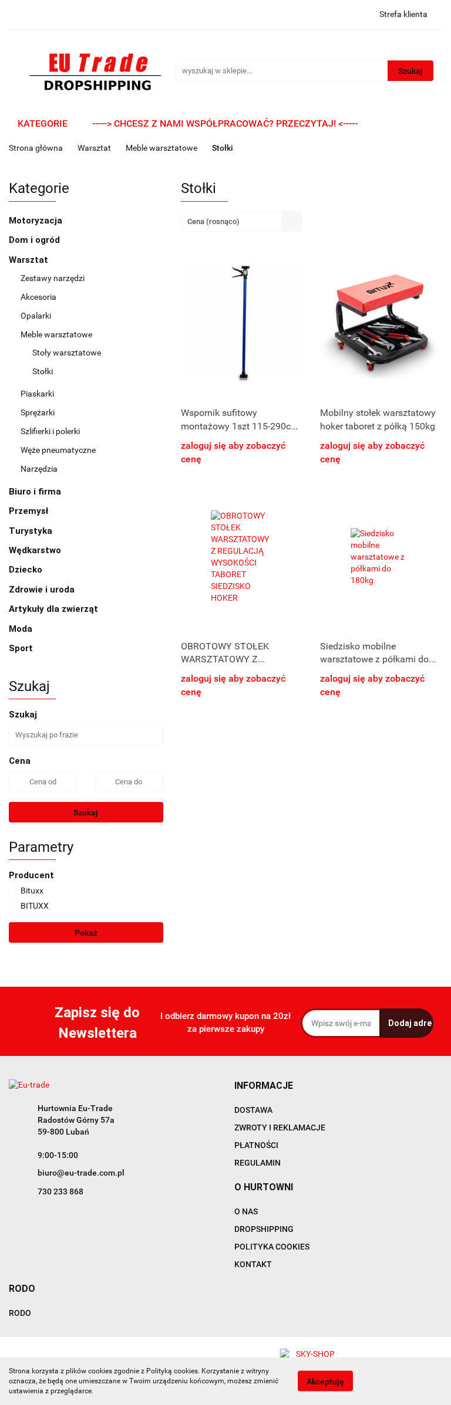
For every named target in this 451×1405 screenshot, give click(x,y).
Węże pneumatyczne (58, 450)
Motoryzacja (37, 220)
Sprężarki (38, 412)
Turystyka (32, 531)
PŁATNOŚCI (256, 1145)
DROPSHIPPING (264, 1229)
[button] (263, 1086)
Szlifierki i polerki (50, 431)
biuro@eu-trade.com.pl (81, 1172)
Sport (22, 648)
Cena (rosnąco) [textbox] (213, 221)
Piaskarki (37, 393)
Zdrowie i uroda (43, 589)
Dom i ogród (35, 240)
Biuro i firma (36, 491)
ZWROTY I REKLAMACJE (279, 1127)
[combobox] (241, 221)
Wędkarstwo (36, 550)
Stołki (42, 371)
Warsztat (30, 260)
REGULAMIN (257, 1162)
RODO (20, 1313)
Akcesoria (38, 297)
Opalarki (36, 315)
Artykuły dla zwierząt (54, 609)
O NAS (246, 1211)
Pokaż (86, 932)
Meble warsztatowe (57, 334)
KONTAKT (253, 1264)
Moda (22, 629)
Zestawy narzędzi (53, 278)
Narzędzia (39, 468)
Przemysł (30, 511)
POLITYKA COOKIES (271, 1246)
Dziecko (27, 569)
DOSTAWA (253, 1110)
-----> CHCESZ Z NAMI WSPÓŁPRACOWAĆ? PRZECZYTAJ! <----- (225, 123)
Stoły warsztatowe (66, 352)
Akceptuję (325, 1381)
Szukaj (85, 812)
